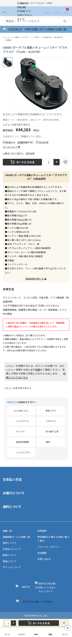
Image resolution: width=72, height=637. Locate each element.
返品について (9, 561)
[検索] (65, 21)
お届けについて (14, 493)
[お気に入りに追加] (65, 162)
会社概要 (41, 553)
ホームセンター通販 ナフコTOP (15, 37)
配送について (9, 555)
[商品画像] (8, 62)
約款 (37, 369)
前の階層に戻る (21, 410)
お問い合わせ (44, 559)
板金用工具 (58, 37)
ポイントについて (12, 567)
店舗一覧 (7, 530)
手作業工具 (46, 37)
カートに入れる (25, 162)
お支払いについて (12, 549)
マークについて (11, 146)
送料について (12, 506)
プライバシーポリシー (48, 546)
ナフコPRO (35, 37)
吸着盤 (8, 40)
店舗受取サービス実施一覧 (16, 537)
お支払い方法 (12, 479)
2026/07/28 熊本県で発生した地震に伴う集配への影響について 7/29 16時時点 (39, 29)
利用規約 (41, 530)
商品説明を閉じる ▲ (36, 278)
